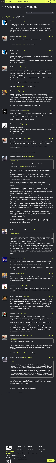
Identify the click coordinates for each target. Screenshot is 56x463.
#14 (53, 296)
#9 (53, 156)
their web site (33, 146)
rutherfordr (24, 138)
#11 (53, 258)
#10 (53, 229)
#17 (53, 357)
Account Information (23, 457)
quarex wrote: (14, 339)
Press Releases (32, 451)
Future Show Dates (22, 459)
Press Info (31, 449)
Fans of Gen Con (21, 44)
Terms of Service (22, 453)
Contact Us (20, 451)
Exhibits (20, 1)
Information (27, 1)
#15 (53, 313)
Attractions (8, 1)
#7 (53, 124)
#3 (53, 50)
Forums (3, 17)
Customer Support (7, 17)
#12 (53, 273)
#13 (53, 285)
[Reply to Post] (50, 21)
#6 (53, 110)
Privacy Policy (21, 455)
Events (14, 1)
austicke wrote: (14, 160)
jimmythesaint (30, 229)
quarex (23, 335)
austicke (25, 156)
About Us (20, 449)
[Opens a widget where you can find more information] (51, 460)
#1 (53, 21)
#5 (53, 91)
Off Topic (13, 17)
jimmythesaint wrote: (15, 233)
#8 (53, 138)
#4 (53, 66)
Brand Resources (32, 453)
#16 (53, 335)
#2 (53, 36)
